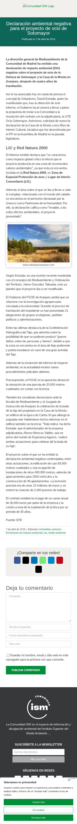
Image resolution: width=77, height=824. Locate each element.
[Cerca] (72, 779)
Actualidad (45, 529)
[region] (38, 800)
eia (45, 532)
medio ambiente (57, 532)
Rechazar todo (38, 818)
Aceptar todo (38, 802)
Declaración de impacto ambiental (24, 532)
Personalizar (39, 810)
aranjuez (56, 529)
